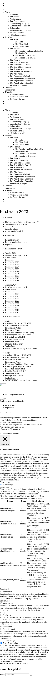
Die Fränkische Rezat (19, 62)
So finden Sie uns (17, 99)
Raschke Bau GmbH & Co (16, 339)
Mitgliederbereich (18, 35)
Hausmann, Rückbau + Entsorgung (19, 332)
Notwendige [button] (5, 482)
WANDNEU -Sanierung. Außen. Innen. (21, 348)
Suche (2, 674)
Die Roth (14, 39)
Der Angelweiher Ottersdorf (21, 83)
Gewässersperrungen (18, 85)
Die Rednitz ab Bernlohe (25, 58)
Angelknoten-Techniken (20, 26)
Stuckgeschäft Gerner (14, 344)
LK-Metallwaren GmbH (15, 337)
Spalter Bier (10, 346)
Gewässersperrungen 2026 (16, 255)
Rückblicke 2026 (12, 262)
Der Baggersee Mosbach (20, 76)
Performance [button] (5, 601)
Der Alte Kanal (16, 74)
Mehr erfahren (13, 434)
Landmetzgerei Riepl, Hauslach (18, 335)
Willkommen (15, 19)
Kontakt (8, 92)
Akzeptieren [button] (15, 429)
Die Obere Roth (21, 44)
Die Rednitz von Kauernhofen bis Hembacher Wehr (29, 52)
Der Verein (14, 17)
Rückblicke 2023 (12, 269)
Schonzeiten (15, 28)
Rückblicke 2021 (12, 274)
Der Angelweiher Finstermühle (22, 78)
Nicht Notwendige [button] (7, 640)
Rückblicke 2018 (12, 280)
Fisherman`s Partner (13, 328)
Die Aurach (15, 60)
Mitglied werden (17, 33)
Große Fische (10, 258)
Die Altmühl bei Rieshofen (21, 71)
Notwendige (8, 485)
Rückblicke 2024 (12, 267)
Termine (8, 87)
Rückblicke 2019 (12, 278)
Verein (7, 12)
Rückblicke (9, 260)
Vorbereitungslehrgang (19, 23)
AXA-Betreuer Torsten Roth (16, 325)
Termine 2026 (10, 253)
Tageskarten (10, 90)
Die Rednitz (15, 49)
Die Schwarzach (17, 69)
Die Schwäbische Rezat (19, 65)
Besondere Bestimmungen (21, 30)
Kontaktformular (17, 94)
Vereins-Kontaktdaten (19, 97)
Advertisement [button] (6, 626)
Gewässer (9, 37)
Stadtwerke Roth (12, 341)
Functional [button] (4, 589)
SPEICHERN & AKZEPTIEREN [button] (14, 664)
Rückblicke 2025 (12, 264)
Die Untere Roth (22, 46)
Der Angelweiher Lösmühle (21, 81)
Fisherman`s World (13, 330)
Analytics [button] (4, 612)
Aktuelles (14, 14)
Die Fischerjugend (17, 21)
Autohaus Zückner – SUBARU (18, 323)
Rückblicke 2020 (12, 276)
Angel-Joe (9, 321)
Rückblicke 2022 (12, 271)
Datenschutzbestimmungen (11, 422)
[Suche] (31, 675)
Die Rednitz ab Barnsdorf (25, 55)
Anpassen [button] (5, 429)
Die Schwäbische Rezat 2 (20, 67)
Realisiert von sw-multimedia (12, 401)
